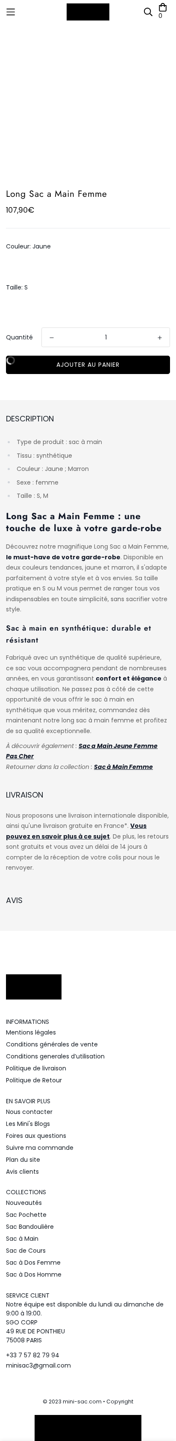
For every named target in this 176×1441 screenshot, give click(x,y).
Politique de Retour (34, 1080)
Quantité (19, 337)
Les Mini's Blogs (28, 1123)
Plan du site (23, 1159)
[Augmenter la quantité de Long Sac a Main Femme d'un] (160, 338)
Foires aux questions (36, 1135)
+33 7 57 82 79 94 (32, 1355)
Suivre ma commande (39, 1147)
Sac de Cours (26, 1250)
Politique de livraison (36, 1068)
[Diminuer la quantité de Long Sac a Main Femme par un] (52, 338)
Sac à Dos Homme (34, 1274)
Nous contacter (29, 1112)
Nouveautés (24, 1202)
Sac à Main (22, 1238)
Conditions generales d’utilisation (55, 1056)
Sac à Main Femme (123, 767)
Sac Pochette (26, 1214)
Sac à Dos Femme (33, 1262)
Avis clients (22, 1171)
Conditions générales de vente (52, 1044)
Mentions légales (31, 1032)
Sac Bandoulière (30, 1226)
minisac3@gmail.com (38, 1365)
